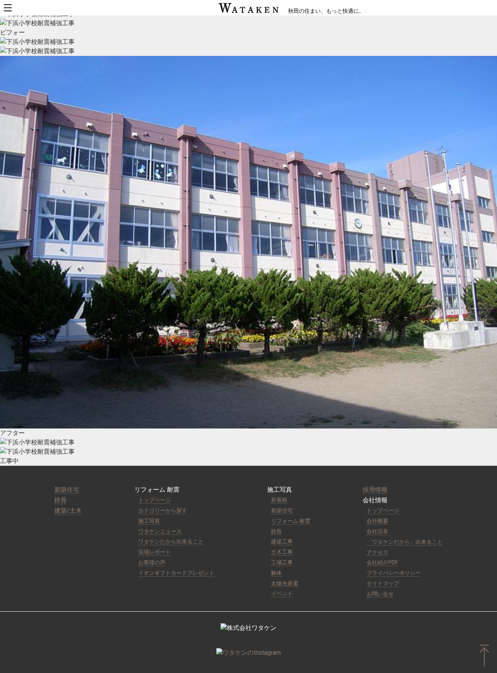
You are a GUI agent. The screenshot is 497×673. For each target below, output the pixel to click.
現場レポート (154, 552)
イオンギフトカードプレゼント (176, 573)
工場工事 (282, 562)
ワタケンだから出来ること (170, 541)
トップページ (154, 500)
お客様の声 (151, 562)
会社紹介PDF (382, 562)
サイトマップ (383, 583)
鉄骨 (60, 500)
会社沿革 (377, 531)
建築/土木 (68, 510)
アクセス (377, 552)
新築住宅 (66, 489)
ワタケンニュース (160, 531)
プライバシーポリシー (394, 573)
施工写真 (149, 521)
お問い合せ (380, 594)
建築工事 (282, 541)
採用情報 (375, 489)
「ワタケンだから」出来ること (405, 542)
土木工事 (282, 552)
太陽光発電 (284, 583)
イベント (282, 593)
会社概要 (377, 521)
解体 (276, 573)
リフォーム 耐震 (290, 521)
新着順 (279, 500)
